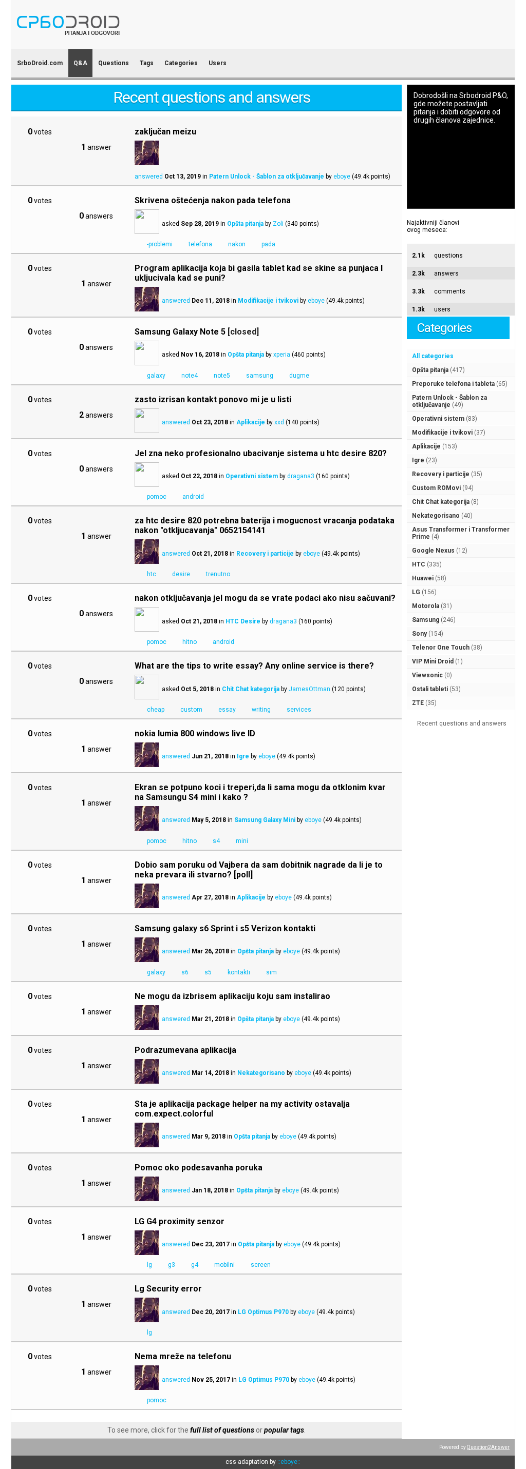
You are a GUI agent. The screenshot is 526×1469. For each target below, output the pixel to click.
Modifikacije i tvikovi (442, 432)
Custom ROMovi (436, 488)
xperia (281, 354)
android (193, 496)
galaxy (156, 375)
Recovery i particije (440, 474)
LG (416, 592)
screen (261, 1264)
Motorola (425, 606)
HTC (418, 564)
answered (149, 176)
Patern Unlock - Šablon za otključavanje (449, 401)
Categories (181, 63)
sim (271, 972)
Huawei (423, 578)
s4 (216, 841)
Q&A (80, 63)
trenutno (218, 574)
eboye (341, 176)
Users (218, 63)
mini (242, 841)
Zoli (278, 223)
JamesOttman (309, 689)
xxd (279, 422)
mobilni (224, 1264)
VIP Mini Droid (433, 661)
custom (191, 709)
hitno (189, 641)
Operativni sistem (438, 418)
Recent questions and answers (461, 723)
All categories (433, 356)
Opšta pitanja (430, 370)
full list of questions (222, 1430)
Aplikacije (426, 446)
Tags (147, 63)
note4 (189, 375)
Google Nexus (433, 550)
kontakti (239, 972)
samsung (259, 375)
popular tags (284, 1430)
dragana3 (300, 476)
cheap (155, 709)
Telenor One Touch (440, 647)
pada (268, 244)
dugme (299, 375)
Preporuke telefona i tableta (453, 383)
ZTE (418, 703)
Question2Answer (488, 1447)
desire (181, 574)
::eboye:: (288, 1461)
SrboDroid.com (40, 63)
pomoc (156, 496)
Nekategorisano (436, 515)
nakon (237, 244)
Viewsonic (427, 675)
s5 (208, 972)
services (299, 709)
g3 (171, 1264)
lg (149, 1264)
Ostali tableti (430, 689)
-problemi (160, 244)
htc (151, 574)
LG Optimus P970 (263, 1312)
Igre (418, 460)
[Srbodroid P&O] (128, 42)
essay (227, 709)
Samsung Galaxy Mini (264, 820)
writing (261, 709)
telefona (200, 244)
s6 (185, 972)
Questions (113, 63)
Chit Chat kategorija (440, 501)
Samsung (425, 619)
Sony (419, 633)
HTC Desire (243, 621)
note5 (222, 375)
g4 (194, 1264)
